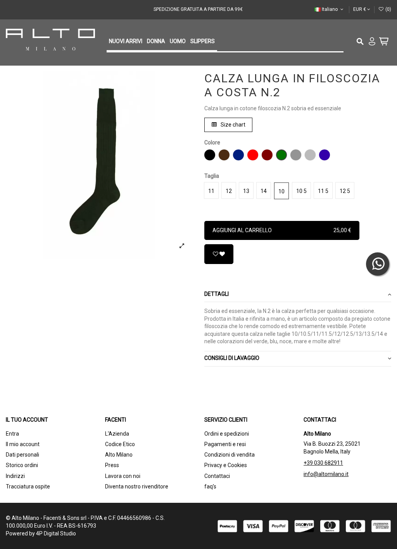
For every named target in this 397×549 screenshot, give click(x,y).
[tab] (297, 294)
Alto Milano (119, 455)
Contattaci (217, 476)
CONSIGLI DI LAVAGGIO (231, 358)
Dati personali (22, 455)
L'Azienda (117, 434)
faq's (210, 486)
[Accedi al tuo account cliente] (373, 42)
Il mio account (23, 444)
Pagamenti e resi (225, 444)
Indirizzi (15, 476)
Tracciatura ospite (28, 486)
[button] (126, 42)
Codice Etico (120, 444)
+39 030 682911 (323, 463)
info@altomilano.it (326, 474)
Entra (12, 434)
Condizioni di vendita (229, 455)
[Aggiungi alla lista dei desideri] (218, 254)
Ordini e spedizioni (226, 434)
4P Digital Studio (56, 533)
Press (112, 465)
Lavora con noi (122, 476)
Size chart (232, 125)
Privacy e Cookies (225, 465)
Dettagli (216, 294)
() (387, 9)
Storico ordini (22, 465)
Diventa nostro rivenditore (136, 486)
